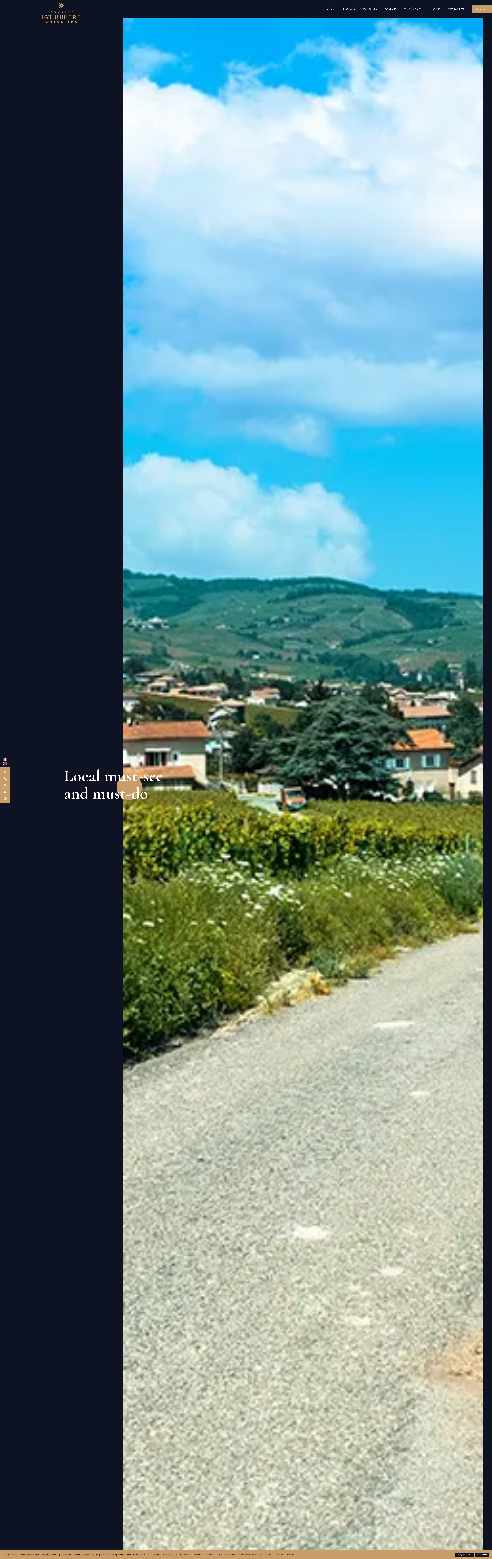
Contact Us (456, 9)
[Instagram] (5, 798)
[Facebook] (5, 792)
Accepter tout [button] (482, 1555)
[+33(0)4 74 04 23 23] (5, 778)
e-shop (482, 9)
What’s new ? (413, 9)
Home (328, 9)
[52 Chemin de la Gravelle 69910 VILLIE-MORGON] (5, 772)
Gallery (391, 9)
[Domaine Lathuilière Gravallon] (61, 9)
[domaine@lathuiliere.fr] (5, 785)
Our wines (370, 9)
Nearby (436, 9)
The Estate (347, 9)
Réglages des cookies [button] (464, 1555)
